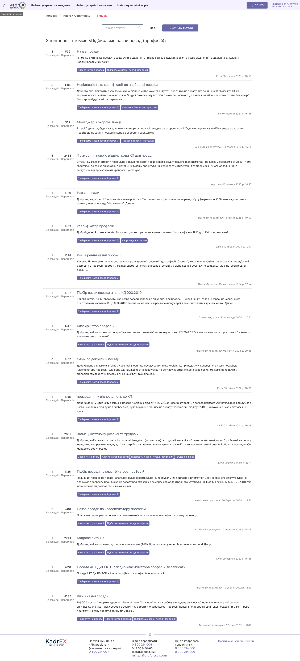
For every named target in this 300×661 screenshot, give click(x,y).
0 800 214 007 (99, 651)
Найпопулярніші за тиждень (50, 5)
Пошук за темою (180, 27)
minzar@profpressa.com (149, 655)
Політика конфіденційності (236, 641)
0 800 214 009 (185, 652)
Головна (51, 15)
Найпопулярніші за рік (132, 5)
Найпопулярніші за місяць (94, 5)
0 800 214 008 (142, 644)
